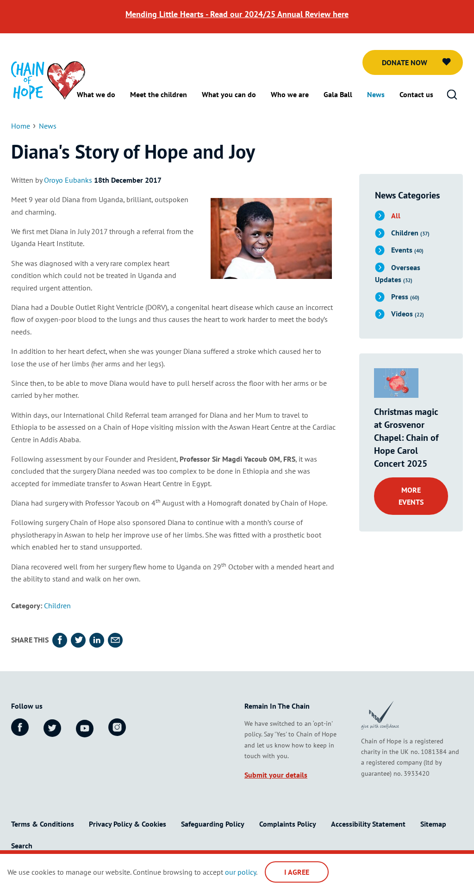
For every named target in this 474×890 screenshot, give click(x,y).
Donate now (404, 62)
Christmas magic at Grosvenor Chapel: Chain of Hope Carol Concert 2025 (406, 438)
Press (405, 296)
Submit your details (275, 774)
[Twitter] (52, 728)
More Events (411, 496)
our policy (240, 872)
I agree (296, 872)
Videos (407, 313)
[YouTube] (85, 728)
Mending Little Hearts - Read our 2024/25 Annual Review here (237, 14)
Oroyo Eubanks (68, 180)
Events (407, 249)
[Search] (452, 95)
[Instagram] (117, 727)
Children (57, 605)
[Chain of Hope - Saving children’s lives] (48, 79)
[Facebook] (20, 727)
